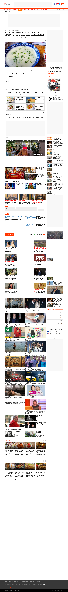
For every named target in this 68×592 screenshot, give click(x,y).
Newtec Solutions (57, 590)
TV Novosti (45, 9)
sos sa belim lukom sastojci (20, 208)
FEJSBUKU (31, 162)
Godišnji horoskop (56, 95)
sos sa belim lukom (12, 208)
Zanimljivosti (32, 9)
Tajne (9, 11)
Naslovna (6, 9)
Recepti (6, 11)
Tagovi (6, 205)
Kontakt (9, 587)
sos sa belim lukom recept (9, 209)
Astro (28, 9)
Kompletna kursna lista (58, 327)
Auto (41, 9)
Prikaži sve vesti (51, 73)
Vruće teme (7, 213)
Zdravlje (10, 9)
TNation (62, 590)
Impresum (6, 587)
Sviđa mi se (31, 234)
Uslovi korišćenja (42, 584)
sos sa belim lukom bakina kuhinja (31, 209)
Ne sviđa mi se (40, 234)
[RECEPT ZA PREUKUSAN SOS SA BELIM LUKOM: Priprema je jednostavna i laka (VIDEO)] (25, 54)
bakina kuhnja (40, 209)
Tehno (38, 9)
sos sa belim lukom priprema (31, 208)
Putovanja (24, 9)
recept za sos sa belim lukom (19, 209)
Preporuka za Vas (8, 191)
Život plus (15, 9)
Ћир (61, 3)
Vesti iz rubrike (7, 461)
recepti (6, 208)
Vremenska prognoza (51, 309)
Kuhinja (19, 9)
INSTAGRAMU (25, 162)
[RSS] (62, 136)
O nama (38, 584)
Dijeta (12, 11)
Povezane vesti (7, 440)
